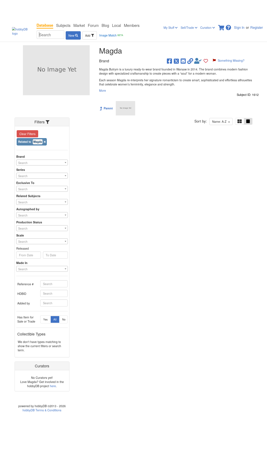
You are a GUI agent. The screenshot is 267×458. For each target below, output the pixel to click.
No (63, 319)
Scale (20, 235)
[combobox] (42, 162)
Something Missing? (231, 60)
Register (256, 27)
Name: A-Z (220, 121)
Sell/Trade (188, 27)
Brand (20, 156)
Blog (105, 25)
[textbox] (42, 163)
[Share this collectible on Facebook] (169, 61)
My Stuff (169, 27)
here (53, 386)
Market (79, 25)
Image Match (111, 35)
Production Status (29, 222)
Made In (22, 263)
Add (88, 35)
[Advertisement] (133, 10)
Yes (45, 319)
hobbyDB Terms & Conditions (42, 410)
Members (132, 25)
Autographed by (27, 209)
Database (45, 25)
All (55, 319)
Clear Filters (27, 134)
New (71, 35)
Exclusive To (25, 183)
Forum (93, 25)
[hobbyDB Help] (228, 26)
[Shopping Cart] (221, 26)
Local (116, 25)
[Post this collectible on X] (176, 61)
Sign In (239, 27)
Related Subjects (28, 196)
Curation (206, 27)
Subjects (63, 25)
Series (20, 170)
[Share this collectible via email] (183, 61)
